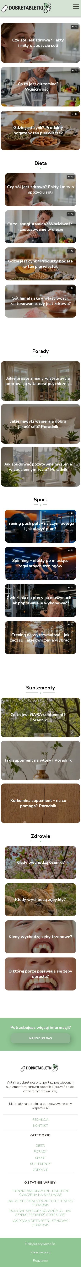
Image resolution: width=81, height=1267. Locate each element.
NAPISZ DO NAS (40, 1038)
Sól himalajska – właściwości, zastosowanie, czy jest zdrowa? (40, 301)
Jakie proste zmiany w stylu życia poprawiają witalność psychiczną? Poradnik (38, 381)
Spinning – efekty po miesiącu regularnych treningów (40, 563)
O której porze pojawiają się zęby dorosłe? (40, 974)
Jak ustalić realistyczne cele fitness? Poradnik (40, 1203)
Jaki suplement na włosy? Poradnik (38, 760)
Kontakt (40, 1125)
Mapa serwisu (40, 1252)
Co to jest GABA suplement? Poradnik (38, 717)
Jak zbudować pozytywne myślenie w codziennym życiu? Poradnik (38, 466)
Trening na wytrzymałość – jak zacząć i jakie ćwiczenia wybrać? (40, 637)
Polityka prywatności (40, 1244)
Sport (40, 499)
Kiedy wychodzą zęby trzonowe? (40, 937)
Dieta (40, 163)
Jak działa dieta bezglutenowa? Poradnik (40, 1223)
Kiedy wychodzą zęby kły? (40, 899)
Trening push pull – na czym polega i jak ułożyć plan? (40, 526)
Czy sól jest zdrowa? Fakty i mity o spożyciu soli (38, 43)
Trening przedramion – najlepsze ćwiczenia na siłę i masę (40, 1193)
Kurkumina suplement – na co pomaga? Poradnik (38, 803)
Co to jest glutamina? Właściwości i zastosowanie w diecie (38, 86)
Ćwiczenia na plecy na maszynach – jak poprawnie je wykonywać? (40, 600)
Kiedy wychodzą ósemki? (40, 862)
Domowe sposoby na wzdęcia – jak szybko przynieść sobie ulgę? (40, 1213)
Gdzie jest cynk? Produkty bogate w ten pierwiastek (38, 130)
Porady (40, 351)
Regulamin (40, 1260)
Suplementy (40, 687)
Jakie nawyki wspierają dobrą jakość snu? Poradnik (38, 423)
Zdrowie (40, 836)
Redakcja (40, 1119)
